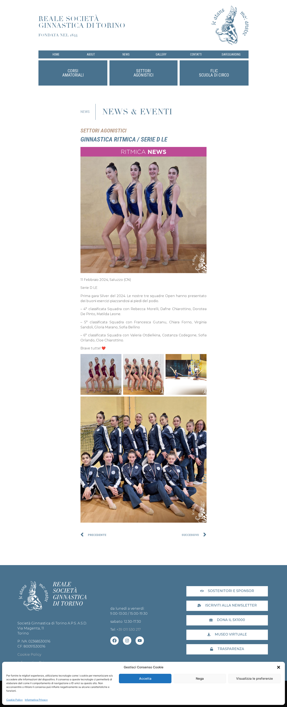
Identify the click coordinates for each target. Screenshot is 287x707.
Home (56, 54)
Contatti (196, 54)
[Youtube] (140, 640)
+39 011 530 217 (129, 630)
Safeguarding (231, 54)
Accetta (145, 679)
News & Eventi (137, 112)
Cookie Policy (14, 699)
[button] (278, 667)
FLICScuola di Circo (214, 73)
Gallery (161, 54)
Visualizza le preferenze (254, 679)
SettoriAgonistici (143, 73)
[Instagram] (127, 640)
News (126, 54)
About (91, 54)
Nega (200, 679)
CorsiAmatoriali (73, 73)
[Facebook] (114, 640)
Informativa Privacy (36, 699)
